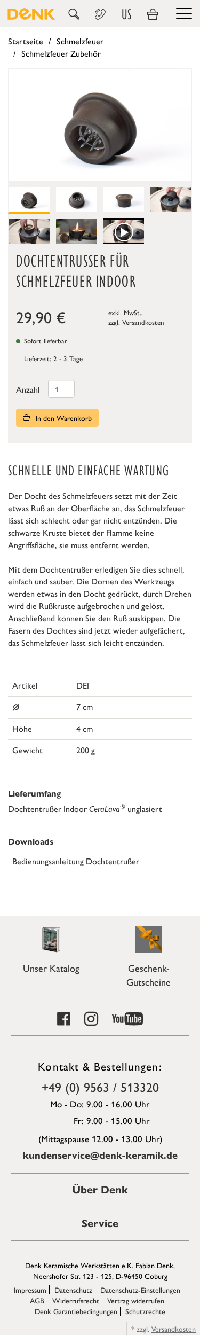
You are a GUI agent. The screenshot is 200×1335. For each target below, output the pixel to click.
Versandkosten (143, 322)
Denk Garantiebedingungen (76, 1311)
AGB (37, 1300)
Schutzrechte (145, 1311)
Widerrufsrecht (75, 1300)
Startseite (25, 41)
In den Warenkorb (63, 417)
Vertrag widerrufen (135, 1300)
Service (100, 1223)
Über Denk (100, 1190)
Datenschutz (73, 1289)
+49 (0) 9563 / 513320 (100, 1087)
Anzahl (28, 389)
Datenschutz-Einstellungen (140, 1289)
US (126, 14)
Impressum (30, 1289)
